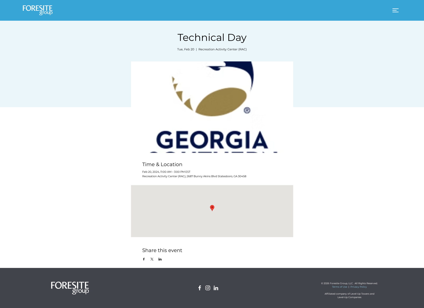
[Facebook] (199, 288)
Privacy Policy (358, 286)
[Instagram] (208, 288)
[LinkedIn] (216, 288)
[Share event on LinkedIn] (160, 259)
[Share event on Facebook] (143, 259)
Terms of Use (339, 286)
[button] (395, 10)
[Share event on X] (152, 259)
